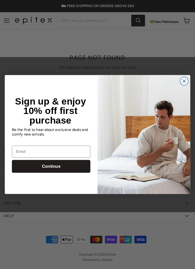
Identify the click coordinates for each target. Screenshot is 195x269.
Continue (51, 166)
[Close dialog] (184, 81)
